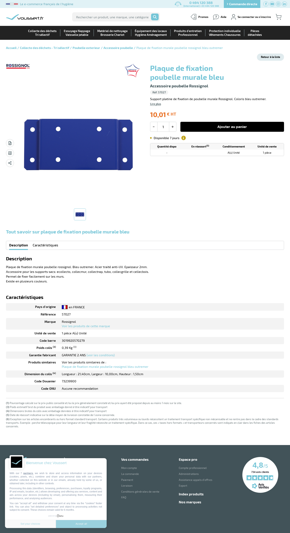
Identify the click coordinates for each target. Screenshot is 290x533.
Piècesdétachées (255, 32)
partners (28, 473)
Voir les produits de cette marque (86, 326)
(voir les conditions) (101, 355)
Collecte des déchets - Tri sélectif (44, 48)
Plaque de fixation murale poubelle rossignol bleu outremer (105, 366)
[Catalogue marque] (10, 153)
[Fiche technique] (10, 143)
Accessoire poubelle (118, 48)
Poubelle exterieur (86, 48)
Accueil (11, 48)
